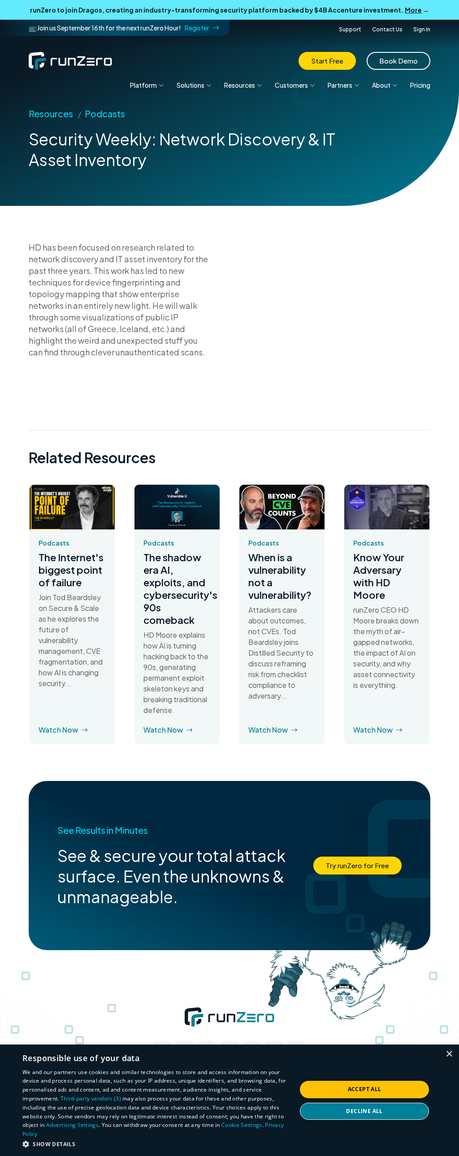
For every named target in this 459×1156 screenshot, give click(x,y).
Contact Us (387, 29)
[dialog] (229, 1100)
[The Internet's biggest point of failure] (72, 507)
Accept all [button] (364, 1089)
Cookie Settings (241, 1125)
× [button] (449, 1054)
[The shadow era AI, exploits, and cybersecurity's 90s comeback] (177, 507)
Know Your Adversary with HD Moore (378, 576)
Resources (51, 113)
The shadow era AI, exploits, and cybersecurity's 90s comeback (177, 588)
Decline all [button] (364, 1111)
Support (350, 29)
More (413, 10)
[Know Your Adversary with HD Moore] (386, 507)
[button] (155, 1144)
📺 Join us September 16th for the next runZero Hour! (119, 28)
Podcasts (105, 113)
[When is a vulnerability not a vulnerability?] (282, 507)
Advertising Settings (72, 1125)
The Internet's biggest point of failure (71, 570)
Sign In (421, 29)
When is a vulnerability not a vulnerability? (280, 576)
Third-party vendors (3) (91, 1098)
